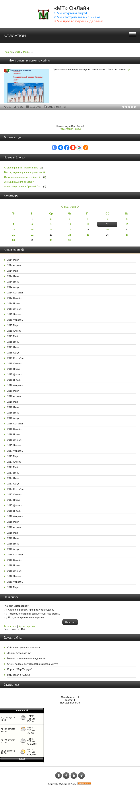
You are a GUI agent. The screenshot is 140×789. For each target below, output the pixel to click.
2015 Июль (13, 347)
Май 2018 (70, 207)
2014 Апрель (14, 265)
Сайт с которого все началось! (24, 647)
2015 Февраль (15, 320)
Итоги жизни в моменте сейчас (29, 60)
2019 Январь (14, 576)
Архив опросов (26, 626)
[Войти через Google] (79, 147)
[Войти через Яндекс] (73, 147)
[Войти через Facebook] (66, 147)
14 (13, 229)
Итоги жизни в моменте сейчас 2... (23, 177)
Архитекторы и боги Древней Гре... (23, 186)
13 (127, 224)
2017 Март (13, 456)
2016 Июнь (13, 407)
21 (13, 235)
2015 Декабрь (14, 374)
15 (32, 229)
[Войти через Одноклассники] (85, 147)
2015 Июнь (13, 341)
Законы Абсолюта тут (19, 653)
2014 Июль (13, 281)
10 (69, 224)
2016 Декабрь (14, 440)
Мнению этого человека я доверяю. (27, 658)
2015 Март (13, 325)
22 (32, 235)
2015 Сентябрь (15, 358)
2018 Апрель (14, 527)
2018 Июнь (13, 538)
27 (127, 235)
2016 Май (12, 401)
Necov (20, 107)
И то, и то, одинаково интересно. (26, 617)
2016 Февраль (15, 385)
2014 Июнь (13, 276)
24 (69, 235)
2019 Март (13, 587)
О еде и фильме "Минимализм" (21, 167)
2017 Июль (13, 478)
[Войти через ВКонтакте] (60, 147)
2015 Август (14, 352)
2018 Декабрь (14, 571)
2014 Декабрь (14, 309)
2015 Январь (14, 314)
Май (25, 52)
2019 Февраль (15, 582)
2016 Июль (13, 412)
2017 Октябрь (14, 494)
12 (107, 224)
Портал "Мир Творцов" (19, 669)
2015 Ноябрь (14, 369)
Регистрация (66, 129)
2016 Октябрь (14, 429)
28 (13, 240)
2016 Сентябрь (15, 423)
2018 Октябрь (14, 560)
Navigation (15, 36)
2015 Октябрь (14, 363)
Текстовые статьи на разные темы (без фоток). (34, 613)
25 (88, 235)
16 (51, 229)
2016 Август (14, 418)
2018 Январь (14, 511)
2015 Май (12, 336)
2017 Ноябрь (14, 500)
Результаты (10, 626)
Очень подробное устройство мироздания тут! (33, 664)
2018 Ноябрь (14, 565)
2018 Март (13, 521)
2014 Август (14, 287)
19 (107, 229)
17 (69, 229)
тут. (129, 69)
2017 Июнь (13, 472)
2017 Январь (14, 445)
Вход (78, 129)
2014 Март (13, 260)
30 (51, 240)
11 (88, 224)
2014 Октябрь (14, 298)
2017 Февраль (15, 451)
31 (69, 240)
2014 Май (12, 270)
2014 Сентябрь (15, 292)
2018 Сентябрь (15, 554)
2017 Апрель (14, 461)
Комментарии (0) (56, 107)
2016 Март (13, 390)
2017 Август (14, 483)
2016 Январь (14, 380)
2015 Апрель (14, 330)
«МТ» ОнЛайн (71, 8)
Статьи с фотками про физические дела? (31, 609)
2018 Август (14, 549)
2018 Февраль (15, 516)
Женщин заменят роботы (18, 181)
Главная (8, 52)
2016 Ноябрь (14, 434)
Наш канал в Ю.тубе (18, 674)
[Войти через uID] (54, 147)
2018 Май (12, 532)
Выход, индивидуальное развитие (23, 172)
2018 (17, 52)
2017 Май (12, 467)
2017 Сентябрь (15, 489)
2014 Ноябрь (14, 303)
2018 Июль (13, 543)
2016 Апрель (14, 396)
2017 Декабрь (14, 505)
